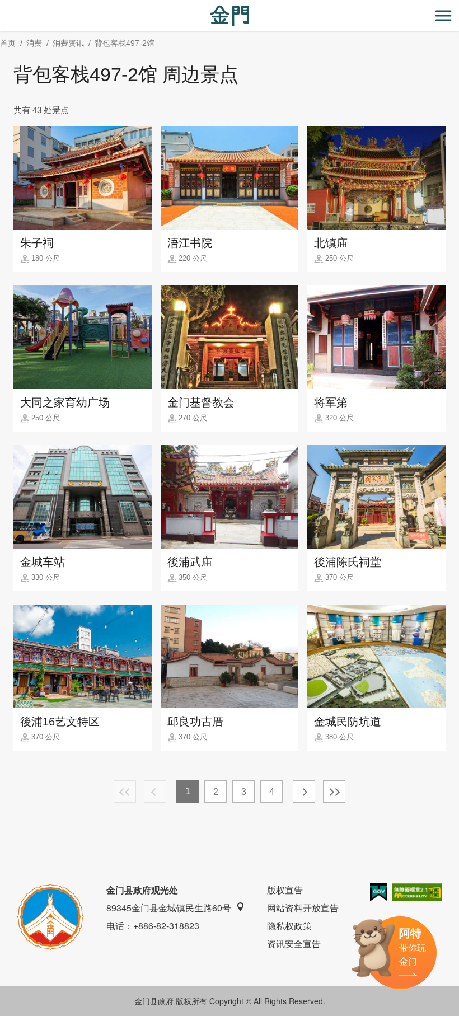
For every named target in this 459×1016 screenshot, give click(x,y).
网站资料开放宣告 (303, 907)
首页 (8, 43)
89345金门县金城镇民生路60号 (168, 907)
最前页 (125, 791)
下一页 (304, 791)
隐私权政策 (289, 925)
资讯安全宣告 (294, 943)
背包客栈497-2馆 (124, 43)
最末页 (334, 791)
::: (3, 6)
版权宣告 (285, 889)
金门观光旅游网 (229, 16)
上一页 (155, 791)
